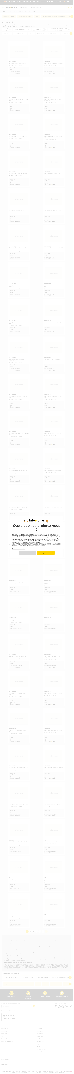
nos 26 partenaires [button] (29, 534)
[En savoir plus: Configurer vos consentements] (27, 553)
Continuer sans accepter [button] (18, 548)
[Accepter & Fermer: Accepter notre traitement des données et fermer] (46, 553)
